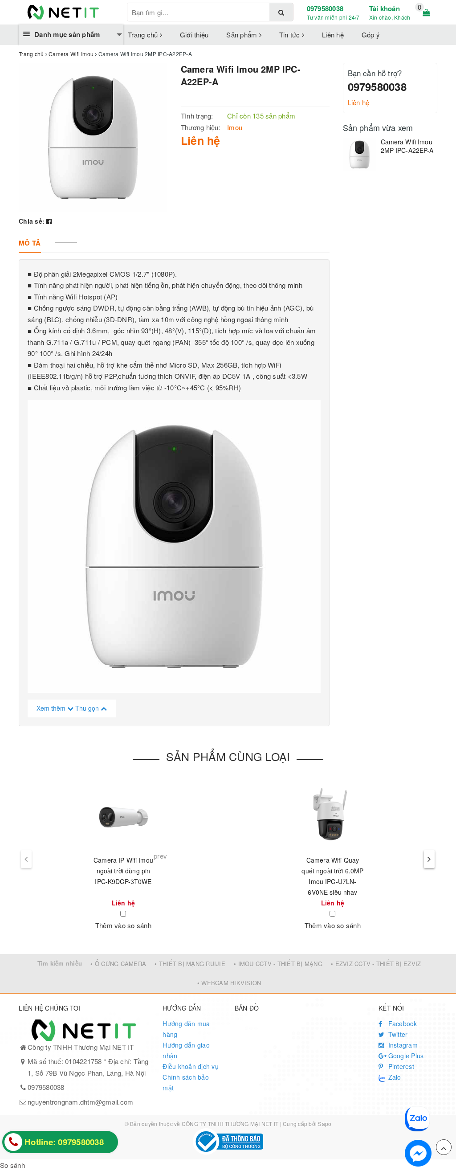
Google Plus (404, 1055)
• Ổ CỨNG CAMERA (118, 963)
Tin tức (290, 34)
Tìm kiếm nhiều (59, 963)
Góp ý (371, 34)
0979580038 (325, 8)
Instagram (402, 1044)
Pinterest (400, 1066)
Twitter (396, 1034)
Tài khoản (384, 8)
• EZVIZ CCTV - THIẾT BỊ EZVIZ (376, 963)
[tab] (30, 243)
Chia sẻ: (32, 221)
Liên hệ (333, 34)
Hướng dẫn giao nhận (186, 1050)
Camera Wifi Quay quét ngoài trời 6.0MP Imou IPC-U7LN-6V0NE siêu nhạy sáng (332, 881)
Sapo (324, 1123)
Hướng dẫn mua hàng (186, 1029)
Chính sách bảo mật (186, 1082)
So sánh (12, 1165)
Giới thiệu (194, 34)
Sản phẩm (242, 34)
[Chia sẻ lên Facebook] (49, 221)
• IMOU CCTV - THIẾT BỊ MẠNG (278, 963)
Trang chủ (144, 34)
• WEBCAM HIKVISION (229, 983)
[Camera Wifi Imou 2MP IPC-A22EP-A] (359, 154)
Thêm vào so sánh (123, 925)
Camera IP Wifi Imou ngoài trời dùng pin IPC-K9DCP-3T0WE (123, 871)
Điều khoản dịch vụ (191, 1066)
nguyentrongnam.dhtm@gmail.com (80, 1101)
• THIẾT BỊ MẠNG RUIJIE (190, 963)
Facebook (401, 1023)
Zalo (393, 1077)
